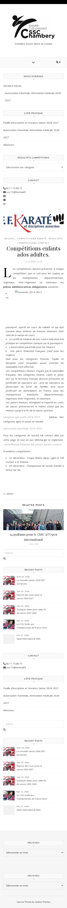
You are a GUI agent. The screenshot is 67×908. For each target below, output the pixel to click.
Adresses (8, 144)
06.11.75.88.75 (14, 188)
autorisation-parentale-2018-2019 (22, 428)
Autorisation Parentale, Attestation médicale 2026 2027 (33, 96)
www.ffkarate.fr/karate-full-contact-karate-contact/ (33, 444)
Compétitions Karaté (32, 238)
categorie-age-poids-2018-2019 (21, 417)
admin (10, 493)
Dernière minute (12, 85)
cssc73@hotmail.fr (16, 192)
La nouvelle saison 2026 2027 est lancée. (31, 582)
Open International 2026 (28, 638)
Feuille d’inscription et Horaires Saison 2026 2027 (31, 122)
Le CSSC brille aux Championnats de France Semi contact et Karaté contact (32, 626)
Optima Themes (43, 901)
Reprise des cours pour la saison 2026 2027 (29, 596)
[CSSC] (33, 27)
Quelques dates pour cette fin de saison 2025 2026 (31, 611)
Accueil (9, 238)
